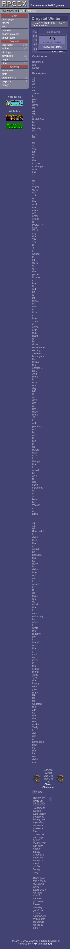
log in (22, 10)
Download (57, 50)
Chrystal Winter (40, 25)
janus (36, 800)
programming (9, 77)
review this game (52, 46)
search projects (10, 34)
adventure (7, 55)
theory (5, 85)
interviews (7, 70)
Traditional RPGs (53, 22)
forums (6, 22)
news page (8, 19)
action (5, 48)
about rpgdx (8, 37)
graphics (6, 81)
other (4, 63)
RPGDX (36, 22)
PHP (34, 943)
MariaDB (47, 943)
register (31, 10)
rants (4, 73)
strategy (6, 52)
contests (6, 30)
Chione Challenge (47, 786)
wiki (4, 26)
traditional (7, 44)
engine (5, 59)
